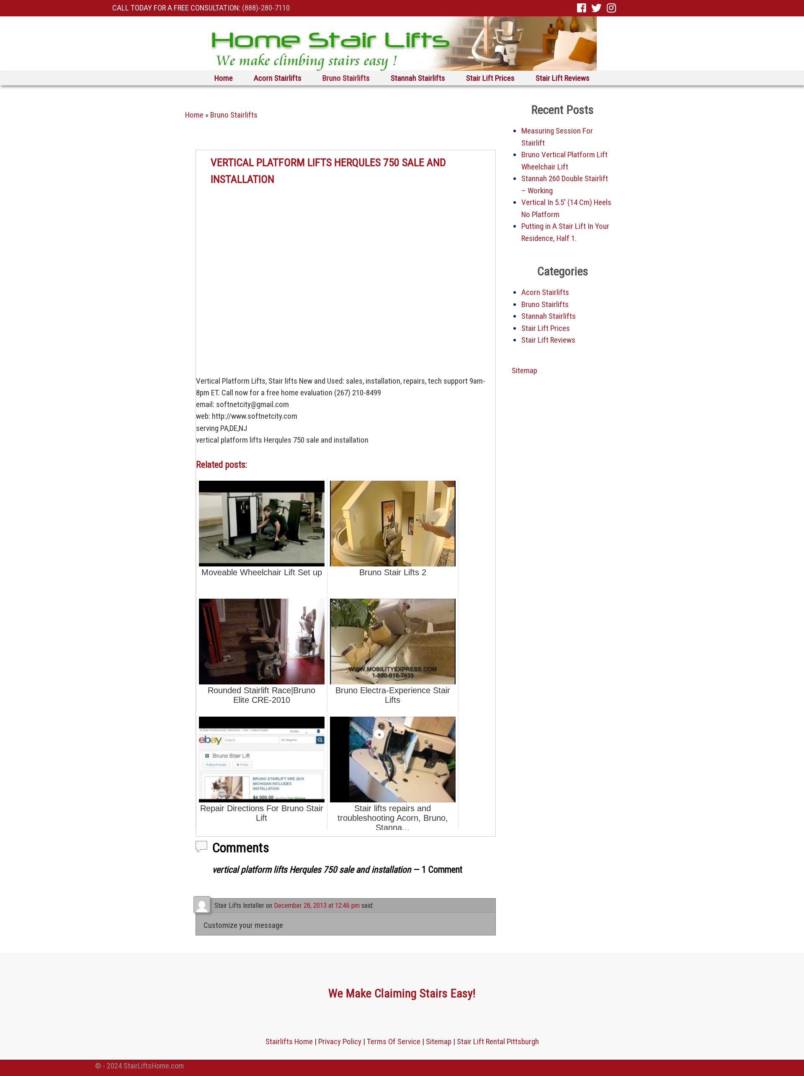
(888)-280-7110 (266, 8)
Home (223, 78)
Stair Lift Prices (490, 78)
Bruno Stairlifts (346, 78)
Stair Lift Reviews (563, 78)
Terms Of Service (393, 1041)
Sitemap (524, 370)
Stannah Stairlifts (418, 78)
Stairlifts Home (289, 1041)
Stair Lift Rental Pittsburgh (498, 1041)
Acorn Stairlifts (278, 78)
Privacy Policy (339, 1041)
